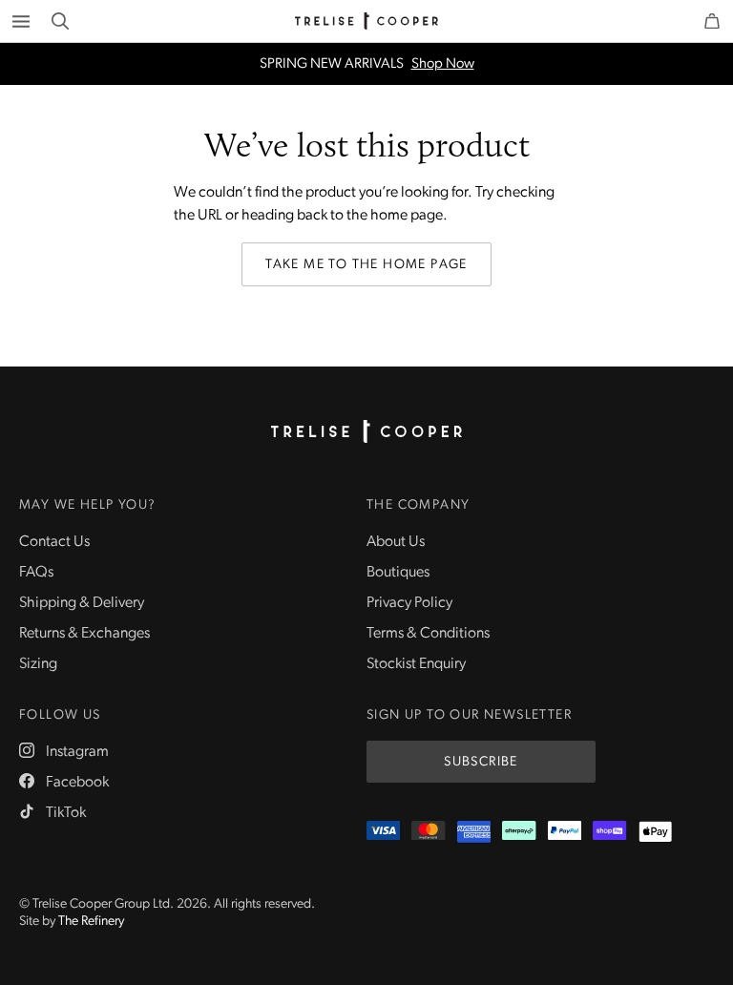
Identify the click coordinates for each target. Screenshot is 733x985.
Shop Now (442, 64)
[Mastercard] (428, 832)
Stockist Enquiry (416, 664)
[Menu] (21, 21)
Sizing (38, 664)
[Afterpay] (518, 832)
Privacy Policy (409, 603)
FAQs (36, 572)
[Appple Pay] (655, 832)
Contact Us (54, 542)
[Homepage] (366, 431)
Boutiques (397, 572)
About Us (395, 542)
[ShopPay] (609, 832)
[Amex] (474, 832)
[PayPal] (564, 832)
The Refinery (91, 921)
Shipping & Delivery (81, 603)
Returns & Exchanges (84, 633)
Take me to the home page (366, 265)
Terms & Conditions (428, 633)
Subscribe (481, 762)
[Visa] (383, 832)
